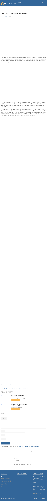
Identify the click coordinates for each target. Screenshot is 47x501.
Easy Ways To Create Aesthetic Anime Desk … (39, 489)
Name (3, 431)
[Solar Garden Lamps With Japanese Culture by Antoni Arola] (5, 395)
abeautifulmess (7, 381)
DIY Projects (14, 388)
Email (3, 435)
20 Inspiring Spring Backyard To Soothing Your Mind (19, 405)
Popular (18, 458)
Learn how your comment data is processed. (29, 446)
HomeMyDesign (42, 498)
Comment (4, 418)
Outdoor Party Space (23, 388)
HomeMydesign (4, 498)
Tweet (2, 385)
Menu (19, 2)
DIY (4, 388)
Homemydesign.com (5, 477)
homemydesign (4, 16)
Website (3, 439)
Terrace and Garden (15, 400)
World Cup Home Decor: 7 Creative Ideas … (39, 479)
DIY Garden (8, 388)
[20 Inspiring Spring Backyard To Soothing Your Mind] (5, 405)
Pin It (11, 384)
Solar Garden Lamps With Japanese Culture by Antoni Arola (19, 396)
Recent (17, 460)
